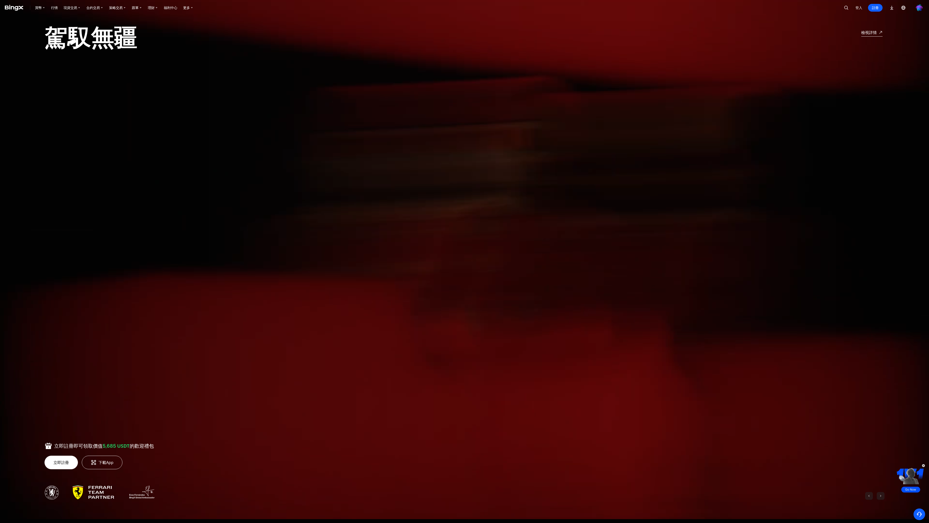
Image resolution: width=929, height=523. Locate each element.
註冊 (875, 7)
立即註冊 (61, 462)
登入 (858, 7)
